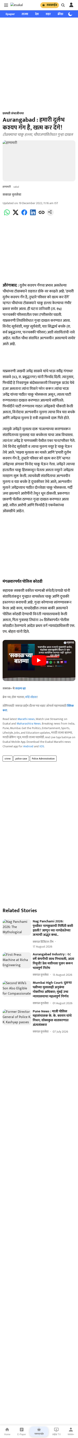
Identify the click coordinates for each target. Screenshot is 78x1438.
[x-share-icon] (15, 215)
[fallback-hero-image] (17, 927)
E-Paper (21, 1434)
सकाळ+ (71, 1434)
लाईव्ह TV (56, 1434)
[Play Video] (39, 660)
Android (28, 746)
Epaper (10, 14)
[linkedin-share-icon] (32, 215)
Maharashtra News (29, 723)
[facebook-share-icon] (24, 215)
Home (7, 1434)
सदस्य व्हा (20, 688)
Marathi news (26, 719)
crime (8, 758)
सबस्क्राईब (52, 5)
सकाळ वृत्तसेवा (12, 195)
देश (37, 14)
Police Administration (43, 758)
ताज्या (25, 14)
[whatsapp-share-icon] (6, 215)
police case (21, 758)
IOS (41, 746)
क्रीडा (60, 14)
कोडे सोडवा (31, 697)
